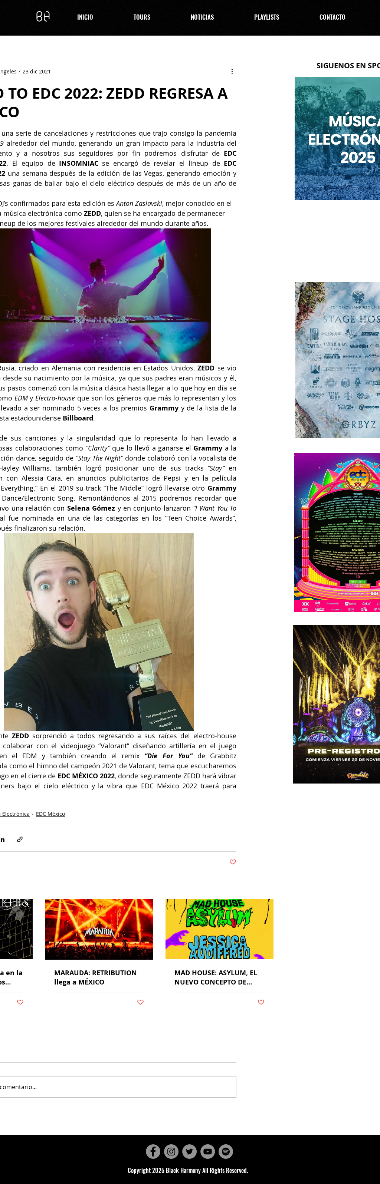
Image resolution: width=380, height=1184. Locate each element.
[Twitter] (189, 1151)
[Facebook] (153, 1151)
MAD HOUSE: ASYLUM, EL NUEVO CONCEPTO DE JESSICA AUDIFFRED (215, 977)
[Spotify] (226, 1151)
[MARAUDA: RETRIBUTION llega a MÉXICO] (99, 929)
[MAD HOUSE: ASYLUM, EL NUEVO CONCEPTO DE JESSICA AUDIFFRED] (219, 929)
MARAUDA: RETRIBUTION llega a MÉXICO (95, 977)
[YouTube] (207, 1151)
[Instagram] (171, 1151)
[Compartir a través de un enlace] (19, 839)
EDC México (50, 813)
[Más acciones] (231, 71)
